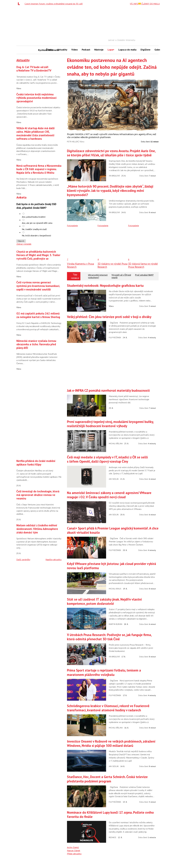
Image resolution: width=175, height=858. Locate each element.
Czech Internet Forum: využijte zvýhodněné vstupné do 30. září (54, 3)
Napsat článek (73, 850)
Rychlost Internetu (41, 50)
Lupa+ (111, 49)
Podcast (86, 49)
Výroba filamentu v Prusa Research (80, 265)
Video (74, 49)
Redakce (112, 837)
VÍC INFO (134, 3)
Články (49, 49)
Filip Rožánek (115, 337)
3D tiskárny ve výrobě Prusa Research (112, 265)
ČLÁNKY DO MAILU (150, 3)
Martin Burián (115, 624)
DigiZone (145, 49)
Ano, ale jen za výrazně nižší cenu (37, 223)
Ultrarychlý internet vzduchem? (98, 276)
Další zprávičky (23, 559)
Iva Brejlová (114, 175)
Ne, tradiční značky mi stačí (34, 229)
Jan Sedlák (114, 479)
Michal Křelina (116, 443)
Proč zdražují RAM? (144, 275)
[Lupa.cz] (19, 3)
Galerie (158, 49)
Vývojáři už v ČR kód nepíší (121, 276)
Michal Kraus (115, 588)
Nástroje (98, 49)
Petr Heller (72, 141)
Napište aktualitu (54, 559)
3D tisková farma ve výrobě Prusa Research (143, 265)
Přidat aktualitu (74, 853)
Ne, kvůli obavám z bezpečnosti (36, 235)
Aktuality (62, 49)
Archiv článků (73, 847)
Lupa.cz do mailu (127, 49)
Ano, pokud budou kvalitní (34, 216)
